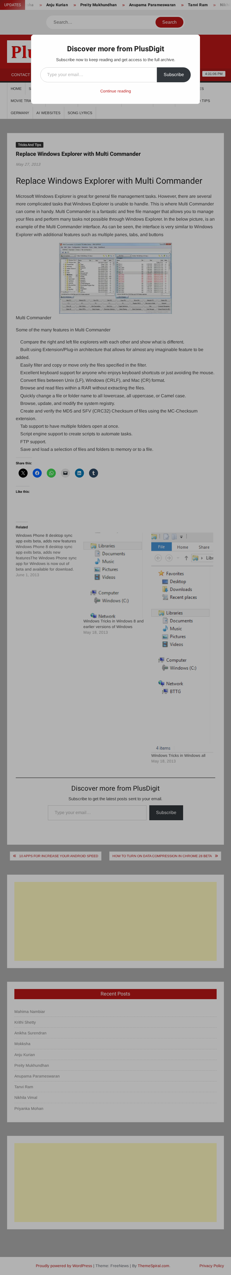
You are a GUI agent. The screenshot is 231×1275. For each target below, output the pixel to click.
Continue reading (115, 91)
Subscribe (174, 74)
